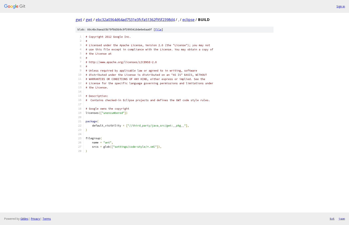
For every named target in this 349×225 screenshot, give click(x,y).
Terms (46, 219)
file (158, 29)
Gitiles (24, 219)
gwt (79, 19)
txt (332, 218)
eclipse (188, 19)
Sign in (340, 6)
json (341, 218)
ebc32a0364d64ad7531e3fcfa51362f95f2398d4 (135, 19)
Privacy (35, 219)
